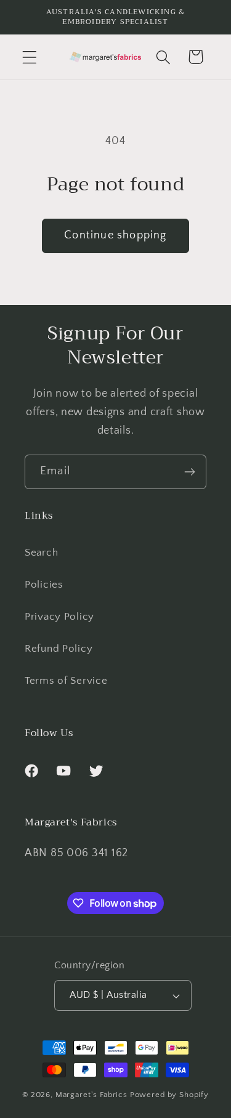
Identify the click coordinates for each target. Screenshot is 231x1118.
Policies (44, 584)
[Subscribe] (189, 472)
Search (41, 552)
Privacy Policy (59, 616)
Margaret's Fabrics (91, 1094)
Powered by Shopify (169, 1094)
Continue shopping (115, 235)
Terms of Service (66, 680)
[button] (30, 57)
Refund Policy (58, 648)
